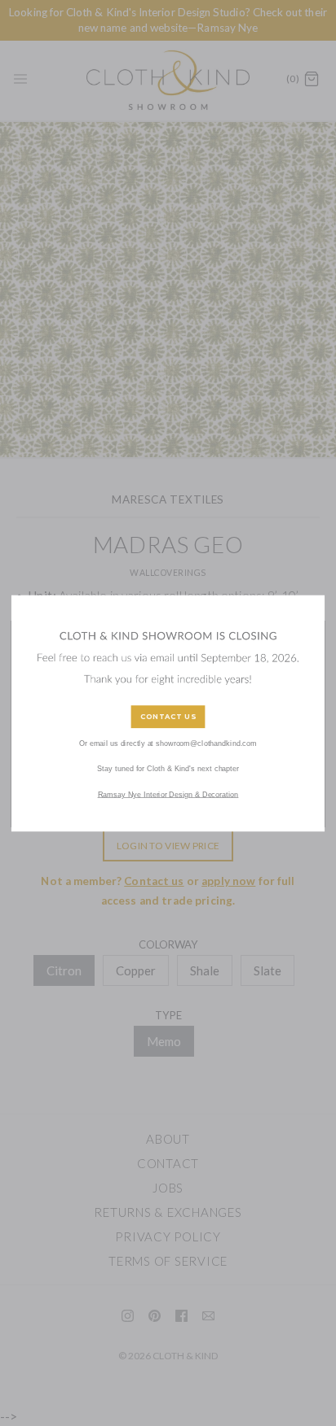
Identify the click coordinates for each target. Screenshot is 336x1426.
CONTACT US (168, 716)
